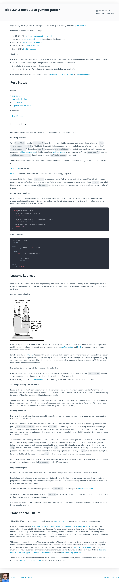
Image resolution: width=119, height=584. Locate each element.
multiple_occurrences (27, 152)
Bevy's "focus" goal (60, 521)
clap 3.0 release (79, 25)
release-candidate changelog (61, 74)
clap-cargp (16, 96)
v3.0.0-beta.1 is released (33, 42)
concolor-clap (17, 102)
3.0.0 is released (29, 49)
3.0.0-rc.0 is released (31, 45)
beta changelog (83, 74)
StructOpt (14, 168)
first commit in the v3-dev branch (39, 36)
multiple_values (59, 152)
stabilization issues (86, 488)
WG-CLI (30, 355)
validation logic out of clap (30, 560)
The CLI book (17, 116)
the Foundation (67, 347)
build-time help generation (71, 552)
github (21, 577)
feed (14, 577)
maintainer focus (40, 379)
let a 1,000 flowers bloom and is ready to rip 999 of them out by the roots (61, 526)
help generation (85, 547)
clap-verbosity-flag (19, 99)
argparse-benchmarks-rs (22, 105)
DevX (79, 347)
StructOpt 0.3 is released (33, 39)
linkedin (29, 577)
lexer (74, 547)
